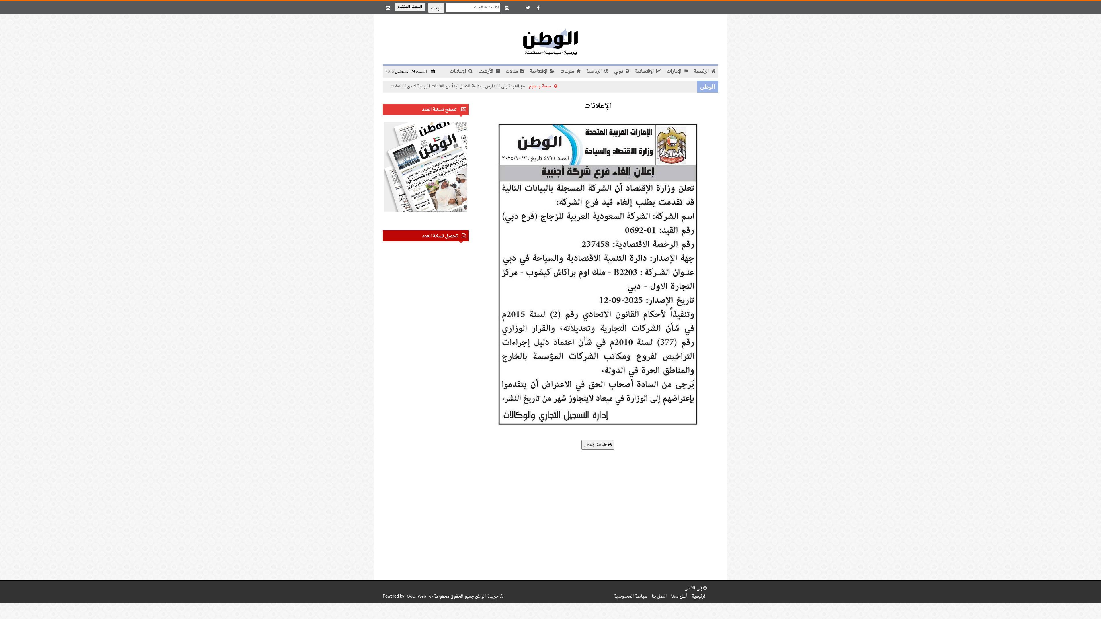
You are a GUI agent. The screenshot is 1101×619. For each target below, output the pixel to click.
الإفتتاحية (539, 71)
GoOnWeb (416, 596)
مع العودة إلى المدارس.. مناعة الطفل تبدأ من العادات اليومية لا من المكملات (495, 86)
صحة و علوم (578, 86)
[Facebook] (538, 7)
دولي (619, 71)
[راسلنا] (388, 7)
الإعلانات (458, 71)
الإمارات (674, 71)
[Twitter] (528, 7)
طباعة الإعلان (596, 445)
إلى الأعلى (693, 588)
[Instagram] (507, 7)
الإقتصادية (645, 71)
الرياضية (594, 71)
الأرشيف (486, 71)
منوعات (567, 71)
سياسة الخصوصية (630, 596)
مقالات (512, 71)
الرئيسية (702, 71)
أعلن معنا (679, 596)
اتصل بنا (659, 596)
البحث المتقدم (409, 7)
